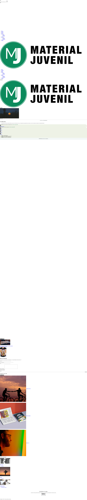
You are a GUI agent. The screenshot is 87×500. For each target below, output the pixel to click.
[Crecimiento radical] (5, 484)
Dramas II (4, 76)
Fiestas (2, 72)
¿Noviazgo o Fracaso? (28, 388)
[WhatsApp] (2, 339)
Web (0, 363)
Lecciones (2, 70)
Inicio (2, 69)
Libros (2, 71)
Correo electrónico (2, 362)
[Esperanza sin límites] (13, 428)
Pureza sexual (1, 464)
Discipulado (2, 487)
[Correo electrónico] (3, 339)
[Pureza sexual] (5, 463)
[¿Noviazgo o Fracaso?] (13, 401)
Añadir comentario (2, 368)
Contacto (2, 78)
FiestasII (4, 73)
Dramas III (4, 77)
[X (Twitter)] (1, 339)
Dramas (2, 75)
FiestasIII (4, 74)
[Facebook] (0, 339)
